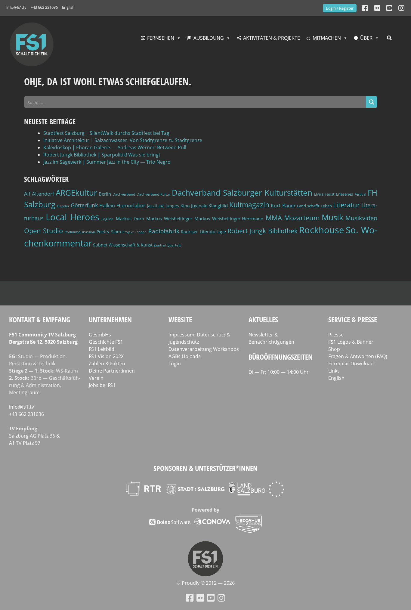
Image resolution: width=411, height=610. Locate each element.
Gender (63, 206)
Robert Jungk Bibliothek (262, 231)
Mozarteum (302, 217)
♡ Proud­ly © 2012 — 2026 (205, 583)
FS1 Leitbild (101, 349)
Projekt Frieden (134, 232)
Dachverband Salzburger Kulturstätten (242, 192)
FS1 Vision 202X (106, 356)
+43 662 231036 (44, 7)
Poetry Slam (109, 231)
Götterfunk (84, 205)
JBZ (161, 206)
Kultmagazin (249, 204)
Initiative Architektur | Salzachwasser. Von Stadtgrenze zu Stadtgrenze (122, 140)
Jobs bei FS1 (102, 385)
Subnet (100, 245)
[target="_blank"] (401, 8)
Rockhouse (321, 230)
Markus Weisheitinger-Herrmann (228, 218)
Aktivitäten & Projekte (271, 38)
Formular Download (351, 363)
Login (174, 363)
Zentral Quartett (167, 245)
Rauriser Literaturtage (203, 231)
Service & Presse (352, 319)
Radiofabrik (163, 231)
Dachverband (124, 194)
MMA (274, 217)
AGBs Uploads (184, 356)
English (68, 7)
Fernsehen (160, 38)
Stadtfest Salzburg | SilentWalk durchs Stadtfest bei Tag (106, 133)
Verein (96, 378)
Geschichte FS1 (106, 342)
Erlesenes (344, 194)
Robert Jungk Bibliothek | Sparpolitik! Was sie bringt (101, 154)
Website (180, 319)
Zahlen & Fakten (107, 363)
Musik (332, 217)
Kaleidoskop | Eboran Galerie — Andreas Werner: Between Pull (114, 147)
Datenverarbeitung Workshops (203, 349)
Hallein (107, 205)
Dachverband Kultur (153, 194)
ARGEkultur (76, 192)
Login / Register (340, 8)
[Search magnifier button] (371, 102)
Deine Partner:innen (112, 370)
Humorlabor (130, 205)
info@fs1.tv (16, 7)
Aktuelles (263, 319)
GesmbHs (100, 334)
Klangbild (218, 206)
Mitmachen (327, 38)
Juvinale (199, 206)
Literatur (346, 204)
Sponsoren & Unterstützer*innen (205, 468)
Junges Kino (177, 206)
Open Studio (43, 230)
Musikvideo (361, 218)
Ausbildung (208, 38)
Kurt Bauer (283, 205)
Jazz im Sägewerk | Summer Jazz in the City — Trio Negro (107, 162)
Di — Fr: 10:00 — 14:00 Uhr (279, 372)
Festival (360, 194)
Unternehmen (110, 319)
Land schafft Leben (314, 206)
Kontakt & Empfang (39, 319)
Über (366, 38)
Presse (336, 334)
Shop (334, 349)
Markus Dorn (130, 218)
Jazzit (152, 206)
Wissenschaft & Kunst (131, 245)
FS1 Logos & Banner (350, 342)
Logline (107, 219)
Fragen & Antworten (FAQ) (357, 356)
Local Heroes (72, 217)
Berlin (105, 194)
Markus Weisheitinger (169, 218)
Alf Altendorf (39, 193)
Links (334, 370)
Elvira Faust (324, 194)
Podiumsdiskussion (80, 232)
